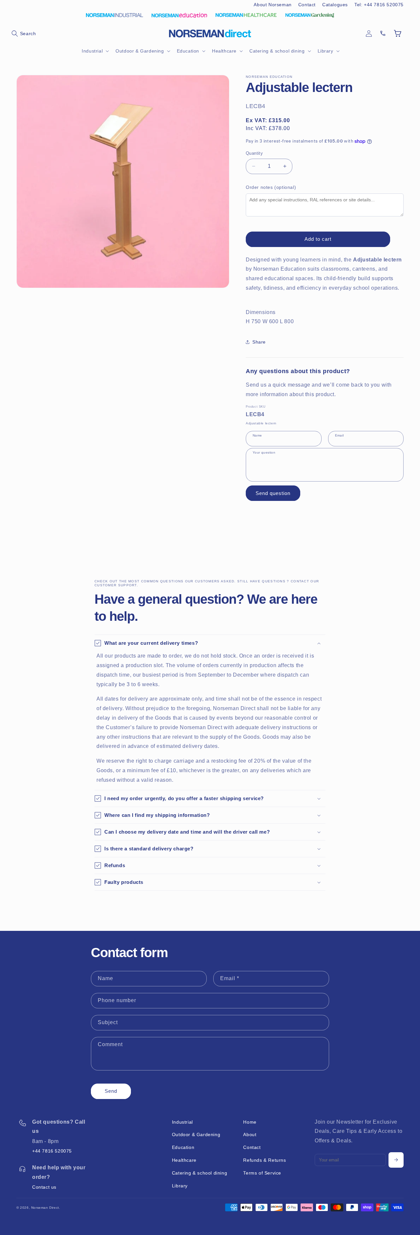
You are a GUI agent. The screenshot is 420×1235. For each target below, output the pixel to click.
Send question (273, 493)
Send (111, 1091)
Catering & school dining (199, 1173)
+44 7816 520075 (52, 1151)
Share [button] (259, 342)
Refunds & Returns (264, 1160)
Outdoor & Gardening (196, 1134)
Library (180, 1185)
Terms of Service (262, 1173)
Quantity (254, 153)
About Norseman (272, 4)
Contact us (44, 1187)
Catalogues (335, 4)
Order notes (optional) (271, 187)
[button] (23, 33)
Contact (307, 4)
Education (183, 1147)
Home (249, 1122)
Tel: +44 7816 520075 (379, 4)
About (249, 1134)
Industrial (182, 1122)
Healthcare (184, 1160)
